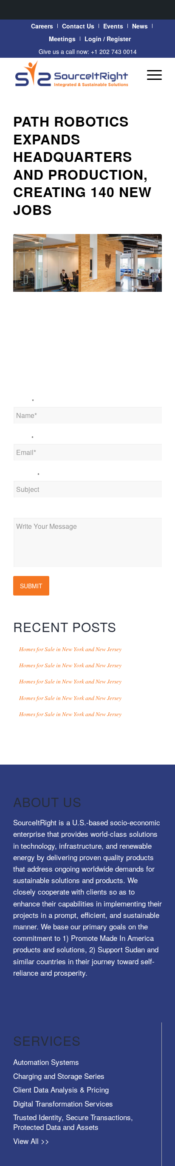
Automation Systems (46, 1061)
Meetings (62, 38)
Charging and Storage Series (58, 1075)
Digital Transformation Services (63, 1103)
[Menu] (150, 74)
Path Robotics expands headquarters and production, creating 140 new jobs (82, 165)
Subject (26, 475)
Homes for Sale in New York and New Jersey (70, 649)
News (140, 26)
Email (23, 438)
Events (113, 26)
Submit (31, 586)
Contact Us (78, 26)
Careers (42, 26)
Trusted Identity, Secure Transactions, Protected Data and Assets (73, 1122)
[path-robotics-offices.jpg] (87, 263)
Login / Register (108, 38)
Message (26, 512)
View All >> (31, 1140)
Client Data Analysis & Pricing (61, 1089)
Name (23, 401)
